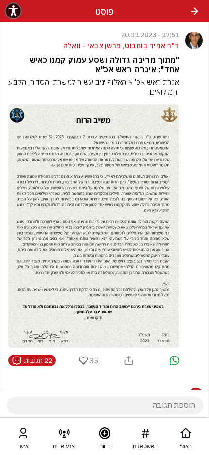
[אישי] (23, 435)
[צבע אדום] (64, 435)
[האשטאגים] (145, 435)
